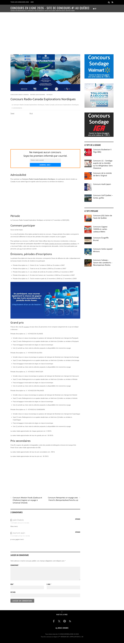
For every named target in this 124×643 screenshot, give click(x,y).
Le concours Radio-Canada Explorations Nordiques (28, 105)
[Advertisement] (62, 30)
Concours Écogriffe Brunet (100, 239)
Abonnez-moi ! (45, 165)
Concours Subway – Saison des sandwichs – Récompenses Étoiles (102, 262)
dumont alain (19, 533)
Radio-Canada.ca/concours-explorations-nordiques (61, 243)
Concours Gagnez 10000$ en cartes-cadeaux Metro (100, 229)
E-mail (49, 584)
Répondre (77, 519)
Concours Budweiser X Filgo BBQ (102, 150)
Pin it (31, 113)
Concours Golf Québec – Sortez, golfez (103, 196)
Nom (12, 584)
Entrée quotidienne (37, 94)
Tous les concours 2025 (19, 2)
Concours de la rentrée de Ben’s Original (102, 174)
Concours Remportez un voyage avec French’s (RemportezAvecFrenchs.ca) (64, 498)
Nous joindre (62, 628)
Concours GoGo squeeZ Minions (102, 250)
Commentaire (14, 565)
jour (21, 249)
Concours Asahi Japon (102, 184)
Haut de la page (62, 614)
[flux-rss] (70, 621)
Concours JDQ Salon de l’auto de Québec (102, 216)
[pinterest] (64, 621)
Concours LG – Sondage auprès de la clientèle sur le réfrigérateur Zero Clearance (103, 164)
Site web (12, 592)
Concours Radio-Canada (19, 94)
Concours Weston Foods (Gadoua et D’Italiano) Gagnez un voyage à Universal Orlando (26, 500)
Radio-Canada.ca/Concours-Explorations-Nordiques (62, 105)
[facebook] (53, 621)
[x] (59, 621)
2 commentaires (17, 108)
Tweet (12, 113)
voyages (26, 327)
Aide (32, 2)
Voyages (49, 94)
